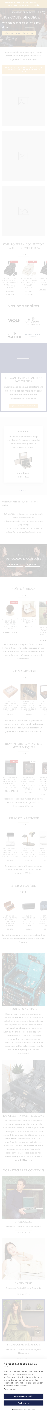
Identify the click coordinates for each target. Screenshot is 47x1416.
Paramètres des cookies (23, 1410)
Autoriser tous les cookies (23, 1396)
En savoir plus (10, 1389)
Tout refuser (23, 1403)
